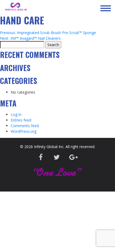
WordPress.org (23, 131)
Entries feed (21, 120)
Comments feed (25, 125)
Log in (16, 114)
